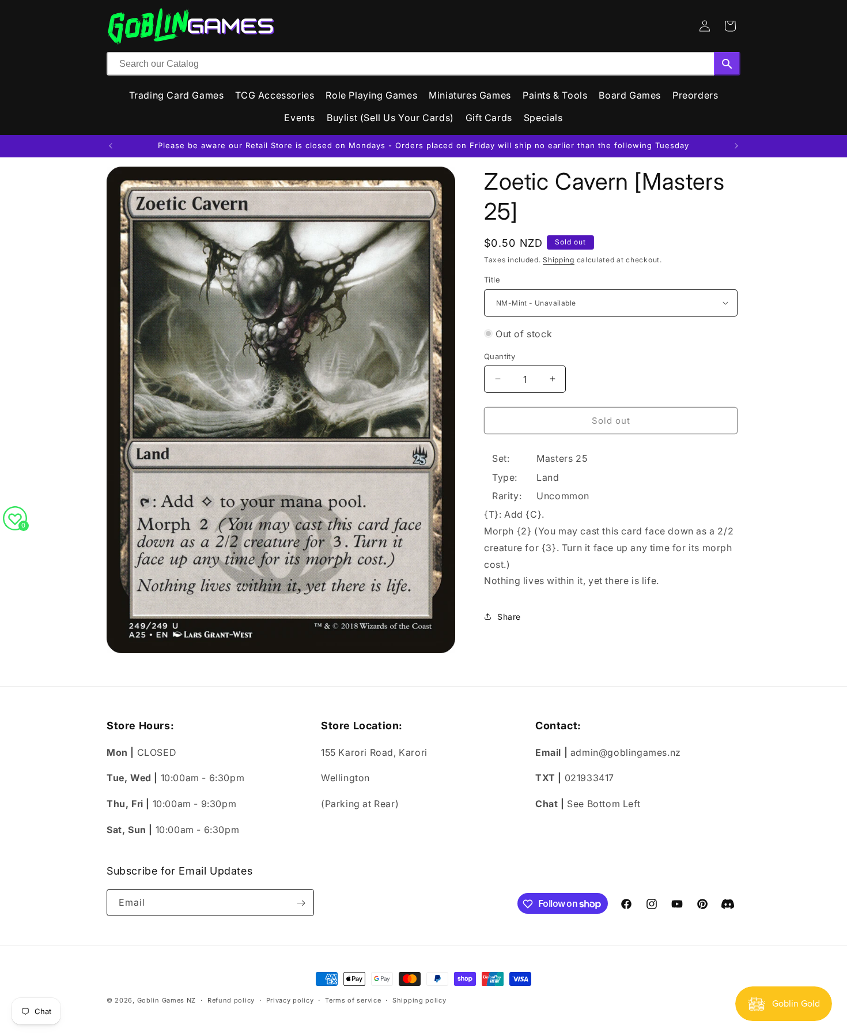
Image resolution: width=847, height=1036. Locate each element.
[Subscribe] (300, 903)
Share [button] (509, 616)
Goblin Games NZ (166, 1000)
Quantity (499, 355)
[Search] (727, 64)
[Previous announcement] (110, 146)
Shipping (558, 259)
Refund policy (231, 1000)
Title (492, 279)
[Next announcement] (736, 146)
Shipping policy (419, 1000)
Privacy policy (290, 1000)
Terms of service (353, 1000)
